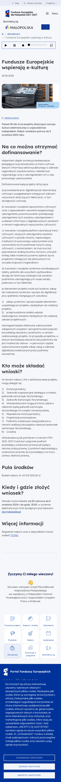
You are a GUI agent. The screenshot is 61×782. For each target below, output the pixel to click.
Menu (55, 13)
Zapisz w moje (11, 118)
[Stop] (23, 45)
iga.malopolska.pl (11, 511)
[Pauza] (14, 45)
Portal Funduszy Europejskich (30, 671)
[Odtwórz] (5, 45)
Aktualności (13, 33)
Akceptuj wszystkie (29, 775)
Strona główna (3, 34)
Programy (50, 3)
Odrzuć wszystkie (29, 766)
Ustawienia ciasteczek (29, 757)
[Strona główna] (21, 13)
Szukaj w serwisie (34, 3)
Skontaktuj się (10, 21)
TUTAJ (14, 535)
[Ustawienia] (51, 45)
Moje (17, 3)
